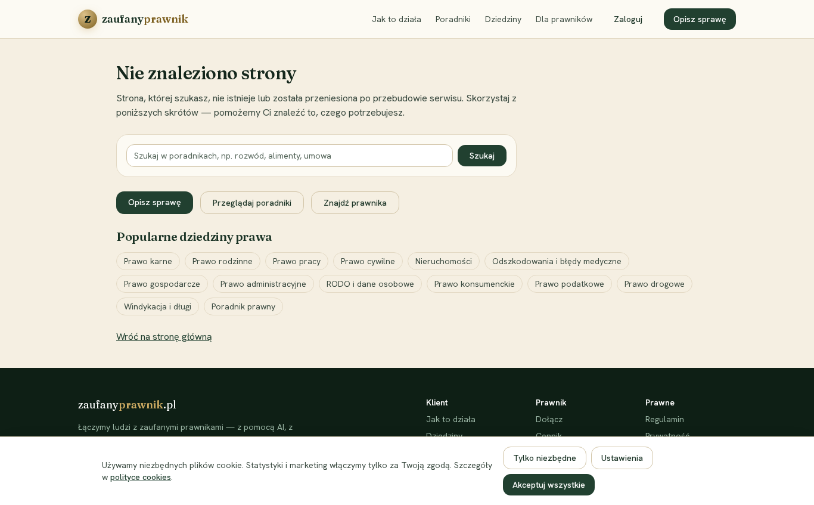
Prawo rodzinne (222, 261)
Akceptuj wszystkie (548, 484)
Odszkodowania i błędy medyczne (557, 261)
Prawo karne (148, 261)
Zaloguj (628, 19)
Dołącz (549, 419)
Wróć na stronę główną (164, 336)
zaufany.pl (127, 404)
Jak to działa (396, 19)
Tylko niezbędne (544, 458)
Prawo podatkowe (569, 283)
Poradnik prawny (243, 306)
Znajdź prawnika (355, 202)
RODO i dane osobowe (370, 283)
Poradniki (453, 19)
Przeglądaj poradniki (252, 202)
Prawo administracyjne (263, 283)
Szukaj (482, 155)
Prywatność (667, 435)
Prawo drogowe (655, 283)
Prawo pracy (297, 261)
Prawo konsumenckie (474, 283)
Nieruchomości (443, 261)
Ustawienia (622, 458)
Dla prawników (564, 19)
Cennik (549, 435)
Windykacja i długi (157, 306)
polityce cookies (140, 477)
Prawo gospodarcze (162, 283)
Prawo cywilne (368, 261)
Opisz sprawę (699, 19)
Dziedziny (503, 19)
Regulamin (664, 419)
